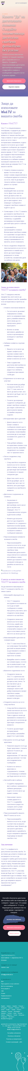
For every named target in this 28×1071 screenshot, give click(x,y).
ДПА (21, 1042)
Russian (20, 1013)
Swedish (3, 1013)
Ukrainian (11, 1017)
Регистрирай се (5, 988)
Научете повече (14, 87)
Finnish (19, 1009)
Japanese (3, 1011)
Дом (2, 981)
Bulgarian (9, 1015)
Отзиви (3, 993)
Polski (22, 1008)
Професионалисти (6, 996)
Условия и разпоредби (12, 1042)
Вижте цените (14, 933)
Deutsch (11, 1008)
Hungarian (4, 1017)
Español (15, 1006)
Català (13, 1009)
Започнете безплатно (14, 81)
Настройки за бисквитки (14, 1033)
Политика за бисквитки (14, 1036)
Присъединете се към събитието (10, 984)
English (3, 1006)
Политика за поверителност (14, 1039)
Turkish (9, 1013)
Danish (3, 1015)
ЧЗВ (2, 991)
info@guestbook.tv (7, 974)
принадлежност (5, 998)
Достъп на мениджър (21, 3)
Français (21, 1006)
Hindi (14, 1013)
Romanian (21, 1015)
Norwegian (17, 1011)
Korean (10, 1011)
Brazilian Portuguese (6, 1018)
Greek (15, 1015)
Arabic (8, 1009)
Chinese (17, 1008)
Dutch (2, 1009)
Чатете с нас (5, 967)
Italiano (9, 1006)
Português (4, 1008)
